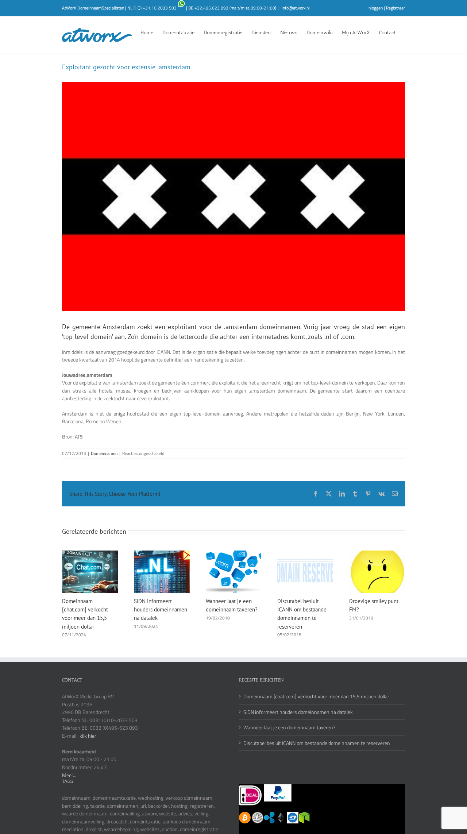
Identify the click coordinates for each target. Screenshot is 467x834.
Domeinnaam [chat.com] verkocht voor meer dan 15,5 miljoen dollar (316, 696)
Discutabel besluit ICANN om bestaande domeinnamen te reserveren (316, 743)
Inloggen (375, 7)
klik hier (88, 736)
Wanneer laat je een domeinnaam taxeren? (289, 727)
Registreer (395, 7)
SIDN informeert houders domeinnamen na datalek (160, 609)
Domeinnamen (104, 453)
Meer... (69, 775)
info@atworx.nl (296, 7)
